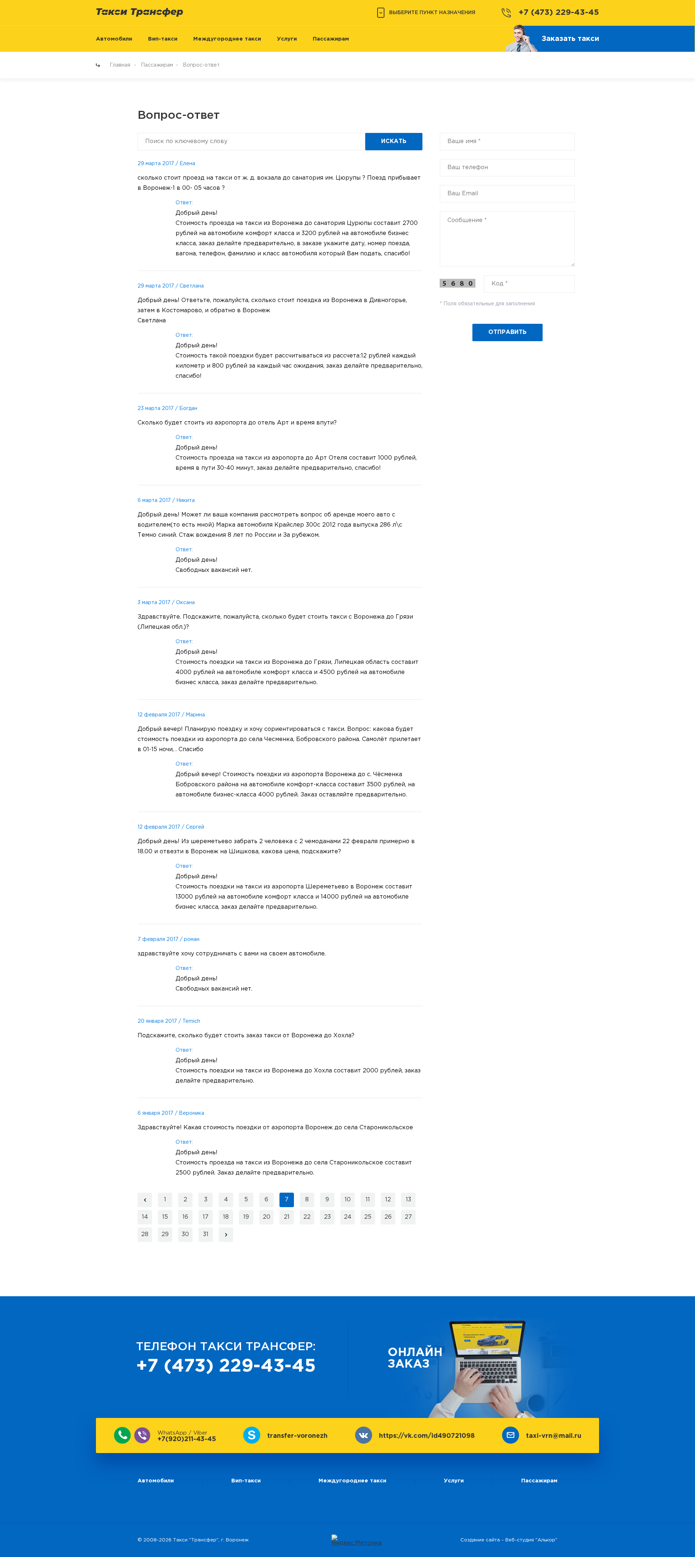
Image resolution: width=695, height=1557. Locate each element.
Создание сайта (480, 1540)
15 (165, 1217)
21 (287, 1217)
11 (368, 1199)
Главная (120, 65)
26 (388, 1217)
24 (347, 1217)
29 (165, 1234)
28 (144, 1234)
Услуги (287, 39)
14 (145, 1217)
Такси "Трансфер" (196, 1540)
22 (307, 1217)
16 (185, 1217)
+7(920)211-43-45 (186, 1436)
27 (408, 1217)
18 (226, 1217)
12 (388, 1199)
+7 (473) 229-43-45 (559, 12)
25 (367, 1217)
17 (205, 1217)
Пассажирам (331, 39)
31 (205, 1234)
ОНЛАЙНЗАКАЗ (415, 1358)
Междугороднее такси (227, 39)
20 (266, 1217)
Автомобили (114, 39)
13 (408, 1199)
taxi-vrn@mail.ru (553, 1436)
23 (327, 1217)
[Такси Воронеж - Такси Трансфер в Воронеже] (139, 12)
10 (348, 1199)
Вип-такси (162, 39)
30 (185, 1234)
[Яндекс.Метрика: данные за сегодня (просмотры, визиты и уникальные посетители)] (357, 1540)
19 (246, 1217)
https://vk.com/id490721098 (427, 1436)
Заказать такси (570, 38)
